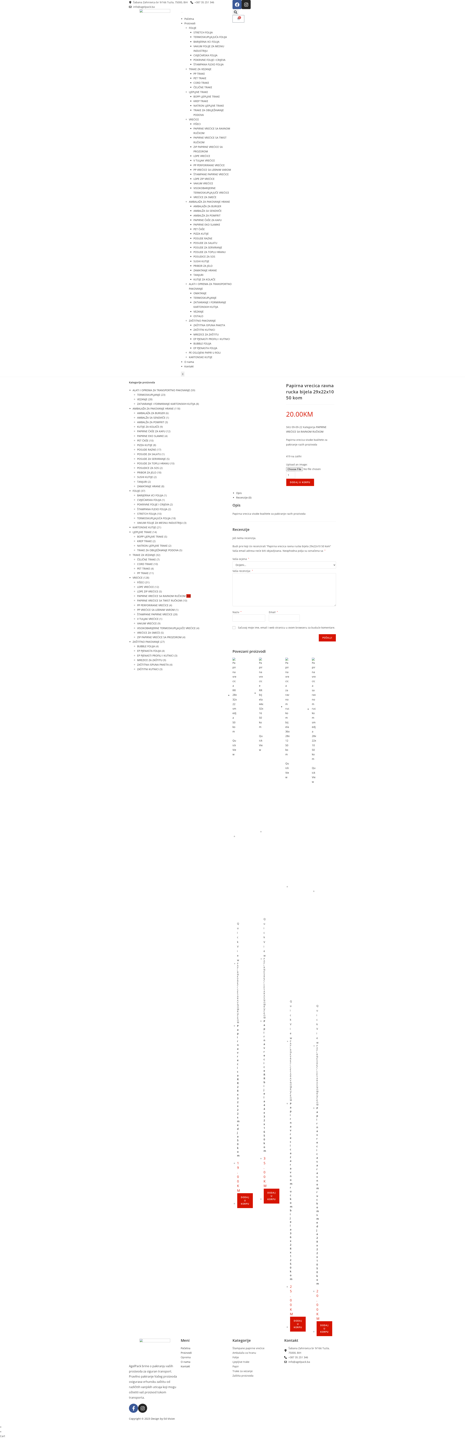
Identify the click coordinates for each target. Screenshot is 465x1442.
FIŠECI (197, 124)
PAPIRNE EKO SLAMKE (206, 224)
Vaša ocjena (240, 559)
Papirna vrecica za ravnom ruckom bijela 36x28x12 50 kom (291, 1191)
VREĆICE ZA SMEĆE (204, 197)
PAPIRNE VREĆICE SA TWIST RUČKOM (159, 600)
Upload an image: (297, 464)
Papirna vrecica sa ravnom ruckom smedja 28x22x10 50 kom (317, 1195)
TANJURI (198, 275)
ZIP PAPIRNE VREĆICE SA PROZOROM (159, 637)
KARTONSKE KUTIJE (200, 357)
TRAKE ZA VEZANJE (200, 69)
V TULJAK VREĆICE (204, 160)
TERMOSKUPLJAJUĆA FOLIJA (210, 37)
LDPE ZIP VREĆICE (204, 179)
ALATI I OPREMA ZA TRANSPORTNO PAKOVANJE (161, 390)
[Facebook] (237, 4)
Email (273, 612)
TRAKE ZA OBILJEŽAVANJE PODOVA (158, 550)
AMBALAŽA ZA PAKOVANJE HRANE (209, 201)
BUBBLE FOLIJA (202, 343)
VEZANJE (198, 311)
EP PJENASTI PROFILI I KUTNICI (211, 339)
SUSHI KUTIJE (201, 261)
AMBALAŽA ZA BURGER (207, 206)
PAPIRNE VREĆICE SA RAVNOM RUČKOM (161, 596)
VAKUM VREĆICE (203, 183)
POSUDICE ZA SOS (204, 256)
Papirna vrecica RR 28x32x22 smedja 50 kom (238, 1090)
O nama (189, 362)
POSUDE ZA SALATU (205, 243)
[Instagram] (246, 4)
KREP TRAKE (200, 101)
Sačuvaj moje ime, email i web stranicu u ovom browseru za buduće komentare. (286, 627)
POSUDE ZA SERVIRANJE (207, 247)
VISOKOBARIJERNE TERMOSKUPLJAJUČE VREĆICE (166, 628)
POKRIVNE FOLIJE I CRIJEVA (209, 60)
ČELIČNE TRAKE (202, 87)
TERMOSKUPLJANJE (205, 297)
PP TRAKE (199, 73)
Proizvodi (189, 23)
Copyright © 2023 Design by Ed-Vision (152, 1418)
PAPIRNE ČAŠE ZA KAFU (207, 220)
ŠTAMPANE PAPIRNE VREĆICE (211, 174)
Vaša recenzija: (242, 571)
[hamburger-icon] (182, 12)
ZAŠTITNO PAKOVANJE (202, 320)
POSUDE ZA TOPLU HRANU (209, 252)
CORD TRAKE (201, 82)
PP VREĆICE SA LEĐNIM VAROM (212, 169)
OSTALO (198, 316)
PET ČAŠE (199, 229)
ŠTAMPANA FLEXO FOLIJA (208, 64)
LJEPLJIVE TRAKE (198, 92)
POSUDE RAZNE (202, 238)
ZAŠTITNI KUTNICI (204, 329)
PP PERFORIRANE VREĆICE (209, 165)
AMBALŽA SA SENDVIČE (207, 210)
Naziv (237, 612)
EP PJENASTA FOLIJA (205, 348)
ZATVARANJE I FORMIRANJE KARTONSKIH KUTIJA (166, 404)
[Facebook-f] (133, 1408)
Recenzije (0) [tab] (243, 497)
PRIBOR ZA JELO (203, 266)
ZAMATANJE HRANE (205, 270)
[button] (235, 12)
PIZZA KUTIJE (201, 233)
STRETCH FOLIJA (203, 32)
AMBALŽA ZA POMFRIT (207, 215)
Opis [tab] (239, 493)
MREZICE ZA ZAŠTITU (206, 334)
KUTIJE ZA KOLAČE (204, 279)
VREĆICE (194, 119)
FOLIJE (192, 28)
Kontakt (189, 366)
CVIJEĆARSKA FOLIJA (205, 55)
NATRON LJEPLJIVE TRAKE (208, 105)
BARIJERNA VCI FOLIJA (206, 41)
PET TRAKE (199, 78)
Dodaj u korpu (300, 482)
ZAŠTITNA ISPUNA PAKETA (209, 325)
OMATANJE (200, 293)
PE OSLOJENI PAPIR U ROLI (205, 352)
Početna (189, 19)
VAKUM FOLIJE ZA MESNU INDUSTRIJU (160, 522)
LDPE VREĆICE (201, 156)
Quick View (234, 747)
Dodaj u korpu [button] (245, 1200)
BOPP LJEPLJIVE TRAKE (206, 96)
